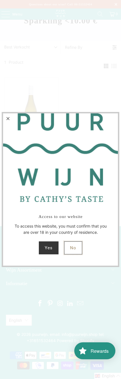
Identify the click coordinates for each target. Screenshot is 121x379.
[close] (8, 118)
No (73, 247)
